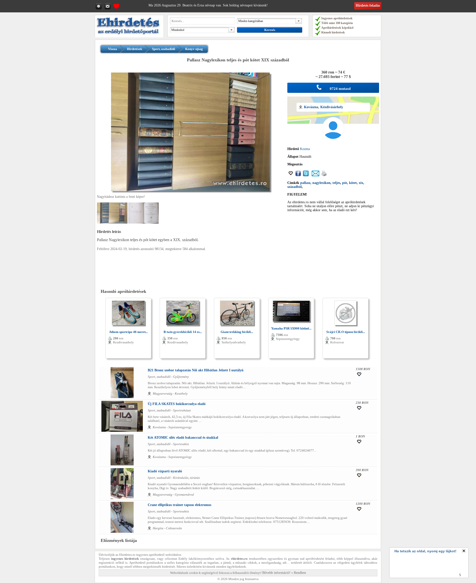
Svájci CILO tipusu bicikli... (345, 332)
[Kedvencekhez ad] (290, 175)
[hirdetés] (129, 36)
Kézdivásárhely (331, 107)
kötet (353, 183)
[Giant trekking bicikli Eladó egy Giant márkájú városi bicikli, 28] (237, 328)
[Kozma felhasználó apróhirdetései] (333, 145)
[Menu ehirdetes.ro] (99, 6)
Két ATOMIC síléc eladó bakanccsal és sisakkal (183, 437)
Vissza (112, 49)
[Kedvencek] (116, 5)
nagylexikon (321, 183)
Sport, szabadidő (163, 49)
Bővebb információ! (276, 573)
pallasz (305, 183)
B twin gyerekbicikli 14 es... (183, 332)
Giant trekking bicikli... (237, 332)
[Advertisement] (333, 250)
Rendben (300, 573)
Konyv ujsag (194, 49)
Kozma (305, 149)
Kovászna (311, 107)
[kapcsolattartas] (108, 6)
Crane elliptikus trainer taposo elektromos (179, 505)
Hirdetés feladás (368, 5)
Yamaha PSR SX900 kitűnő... (291, 328)
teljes (336, 183)
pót (344, 183)
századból (294, 187)
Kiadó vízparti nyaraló (165, 471)
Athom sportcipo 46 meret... (128, 332)
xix (361, 183)
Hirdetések (134, 49)
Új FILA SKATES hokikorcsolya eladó (177, 404)
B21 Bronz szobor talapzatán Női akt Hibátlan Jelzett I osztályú (195, 370)
